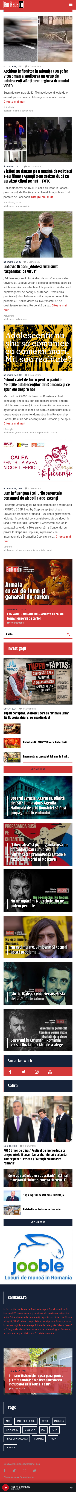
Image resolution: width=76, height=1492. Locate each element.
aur (8, 1421)
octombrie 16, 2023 (13, 66)
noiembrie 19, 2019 (13, 488)
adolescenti (27, 111)
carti (18, 432)
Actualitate (9, 107)
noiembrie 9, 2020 (12, 262)
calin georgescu (25, 1421)
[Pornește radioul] (5, 1487)
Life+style (8, 429)
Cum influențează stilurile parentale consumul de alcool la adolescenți (33, 496)
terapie (53, 432)
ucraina (10, 1447)
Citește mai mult (14, 101)
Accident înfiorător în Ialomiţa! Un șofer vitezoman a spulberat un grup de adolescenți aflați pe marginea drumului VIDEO (36, 79)
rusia (53, 1439)
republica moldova (17, 1439)
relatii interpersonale (39, 432)
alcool (19, 550)
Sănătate (8, 547)
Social (18, 202)
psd (43, 1430)
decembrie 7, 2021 (13, 166)
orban (19, 319)
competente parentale (34, 550)
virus (25, 319)
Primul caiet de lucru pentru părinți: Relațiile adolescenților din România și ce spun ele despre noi (37, 385)
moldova (30, 1430)
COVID (45, 1421)
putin (54, 1430)
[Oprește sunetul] (71, 1487)
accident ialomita (12, 111)
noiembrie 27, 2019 (13, 375)
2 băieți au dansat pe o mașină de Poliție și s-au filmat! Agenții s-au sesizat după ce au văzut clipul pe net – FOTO (38, 176)
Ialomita (59, 1421)
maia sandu (12, 1430)
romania (39, 1439)
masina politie (23, 206)
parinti (25, 432)
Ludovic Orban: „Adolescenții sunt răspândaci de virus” (31, 269)
